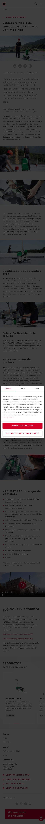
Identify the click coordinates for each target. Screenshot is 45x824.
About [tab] (37, 388)
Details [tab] (22, 388)
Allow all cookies (22, 426)
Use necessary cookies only (22, 433)
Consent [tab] (8, 388)
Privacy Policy (8, 417)
